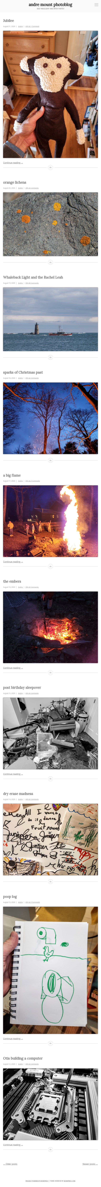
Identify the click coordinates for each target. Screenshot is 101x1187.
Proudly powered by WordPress (37, 1181)
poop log (10, 896)
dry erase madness (18, 793)
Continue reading (13, 162)
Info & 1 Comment (32, 26)
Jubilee (8, 20)
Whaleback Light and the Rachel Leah (33, 277)
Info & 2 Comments (33, 481)
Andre (20, 26)
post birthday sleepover (22, 687)
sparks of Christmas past (23, 372)
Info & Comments (32, 188)
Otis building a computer (23, 1058)
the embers (12, 581)
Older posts (10, 1164)
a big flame (12, 475)
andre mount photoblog (50, 4)
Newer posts (90, 1164)
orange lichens (14, 182)
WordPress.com (69, 1181)
